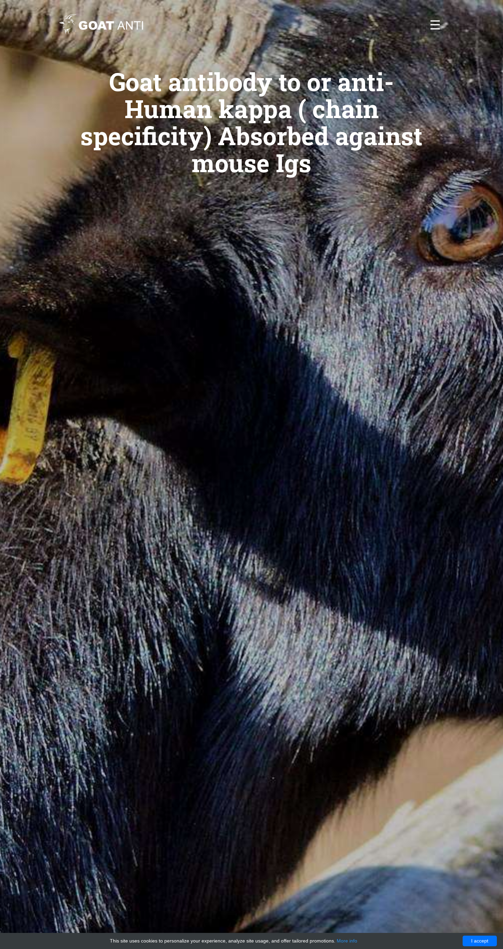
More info (347, 941)
